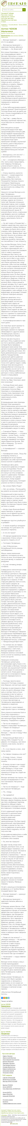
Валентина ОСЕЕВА (9, 1079)
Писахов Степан (8, 1072)
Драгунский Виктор (9, 1058)
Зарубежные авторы (9, 20)
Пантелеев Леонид (9, 1065)
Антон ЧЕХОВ (23, 24)
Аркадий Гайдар (7, 13)
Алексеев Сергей (8, 1071)
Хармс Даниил (7, 1056)
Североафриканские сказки (12, 1103)
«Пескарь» (4, 1115)
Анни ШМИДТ (7, 1087)
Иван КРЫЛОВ (7, 1094)
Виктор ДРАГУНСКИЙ (10, 1081)
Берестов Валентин (9, 1069)
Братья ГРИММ (8, 1085)
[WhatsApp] (6, 998)
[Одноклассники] (4, 998)
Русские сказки (7, 15)
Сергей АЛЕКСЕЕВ (9, 1077)
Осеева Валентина (9, 1067)
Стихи (3, 22)
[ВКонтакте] (2, 998)
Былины (5, 1101)
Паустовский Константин (11, 1059)
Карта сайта (20, 1113)
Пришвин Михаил (9, 1063)
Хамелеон (5, 1006)
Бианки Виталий (8, 1061)
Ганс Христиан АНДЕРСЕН (11, 1089)
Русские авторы (7, 18)
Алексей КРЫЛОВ (9, 1096)
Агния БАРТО (7, 1092)
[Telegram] (9, 998)
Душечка (5, 1033)
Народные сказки (8, 17)
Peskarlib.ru (4, 24)
